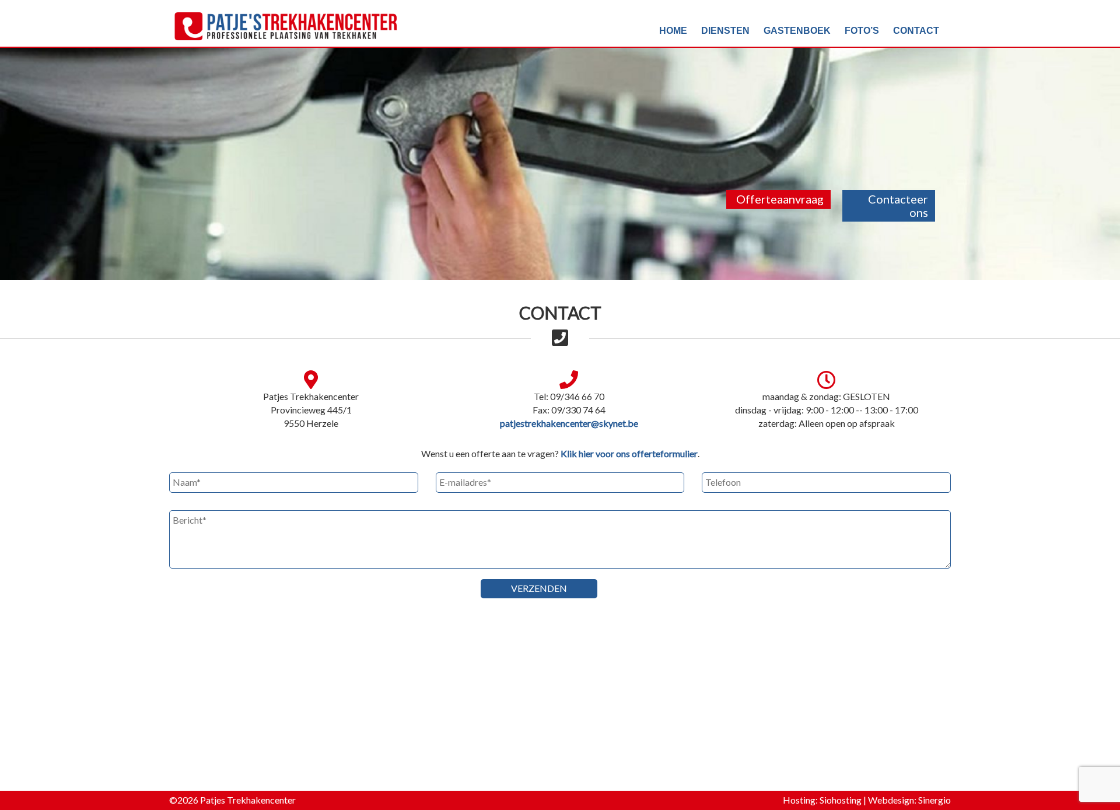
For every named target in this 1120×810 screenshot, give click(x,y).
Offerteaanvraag (780, 199)
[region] (560, 140)
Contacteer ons (898, 205)
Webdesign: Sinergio (909, 799)
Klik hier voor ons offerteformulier (629, 453)
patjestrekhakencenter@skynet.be (569, 423)
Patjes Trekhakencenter (248, 799)
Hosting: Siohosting (823, 799)
